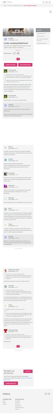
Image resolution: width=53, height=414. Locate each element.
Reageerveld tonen (11, 383)
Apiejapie (11, 285)
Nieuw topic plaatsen (42, 43)
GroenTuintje (12, 70)
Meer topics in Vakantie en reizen (42, 39)
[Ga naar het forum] (46, 2)
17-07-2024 (11, 40)
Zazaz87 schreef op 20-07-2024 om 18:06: (15, 274)
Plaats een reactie (10, 64)
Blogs (4, 402)
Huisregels (17, 401)
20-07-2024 (11, 238)
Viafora (6, 393)
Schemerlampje (13, 330)
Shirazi (10, 146)
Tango (10, 224)
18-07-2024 (11, 71)
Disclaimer (17, 402)
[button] (18, 50)
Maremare (11, 185)
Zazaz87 (10, 38)
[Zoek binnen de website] (43, 2)
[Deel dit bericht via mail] (18, 53)
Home (5, 5)
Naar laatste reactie (25, 64)
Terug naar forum (41, 33)
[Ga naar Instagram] (49, 393)
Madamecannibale (13, 269)
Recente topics (40, 36)
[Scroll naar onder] (50, 11)
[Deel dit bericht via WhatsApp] (14, 53)
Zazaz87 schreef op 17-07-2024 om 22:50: (15, 74)
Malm (10, 208)
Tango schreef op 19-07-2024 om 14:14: (14, 290)
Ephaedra (11, 198)
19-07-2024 (11, 225)
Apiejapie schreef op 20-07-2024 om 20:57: (15, 309)
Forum (9, 5)
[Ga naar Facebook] (46, 393)
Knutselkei (11, 173)
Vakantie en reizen (17, 5)
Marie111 (10, 159)
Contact (5, 404)
